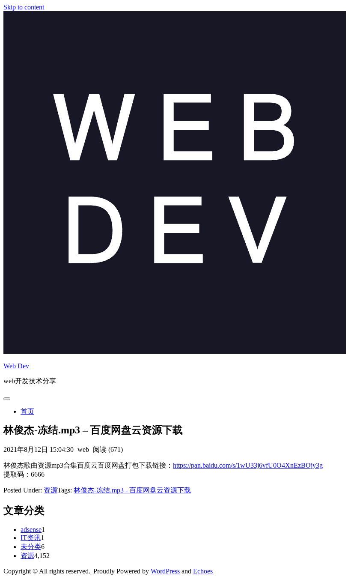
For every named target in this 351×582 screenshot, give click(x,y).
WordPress (165, 571)
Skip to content (23, 7)
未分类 (31, 546)
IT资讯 (31, 537)
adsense (31, 529)
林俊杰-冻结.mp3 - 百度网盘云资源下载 (132, 490)
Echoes (203, 571)
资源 (50, 490)
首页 (27, 411)
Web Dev (16, 366)
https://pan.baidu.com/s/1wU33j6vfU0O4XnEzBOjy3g (248, 465)
